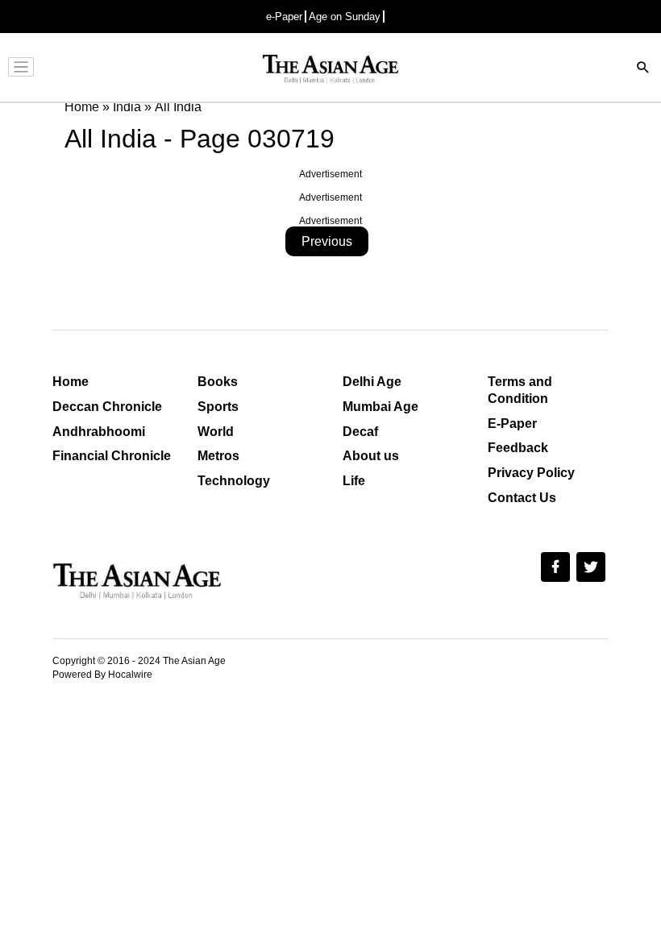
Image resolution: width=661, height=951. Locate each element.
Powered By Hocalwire (102, 674)
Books (217, 381)
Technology (233, 481)
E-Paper (512, 423)
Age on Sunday (344, 16)
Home (70, 381)
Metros (218, 456)
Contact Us (522, 498)
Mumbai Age (380, 406)
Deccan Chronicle (107, 406)
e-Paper (284, 16)
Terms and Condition (520, 390)
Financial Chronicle (111, 456)
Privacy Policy (531, 473)
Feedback (518, 448)
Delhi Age (372, 381)
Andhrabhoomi (98, 431)
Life (354, 481)
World (215, 431)
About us (371, 456)
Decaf (360, 431)
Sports (218, 406)
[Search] (643, 68)
